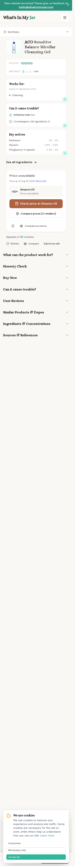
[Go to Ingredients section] (65, 153)
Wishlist (14, 243)
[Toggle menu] (65, 17)
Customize (14, 843)
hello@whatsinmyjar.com (36, 7)
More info (41, 181)
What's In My (19, 17)
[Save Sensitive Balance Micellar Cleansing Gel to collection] (12, 226)
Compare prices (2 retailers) (38, 213)
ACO (29, 42)
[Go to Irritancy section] (65, 125)
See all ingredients (19, 162)
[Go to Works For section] (65, 99)
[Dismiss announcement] (68, 5)
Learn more (47, 835)
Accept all (14, 857)
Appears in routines (20, 237)
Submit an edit (52, 243)
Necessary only (17, 850)
